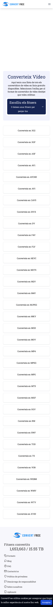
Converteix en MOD (26, 328)
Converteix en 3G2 (26, 130)
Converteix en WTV (26, 502)
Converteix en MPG (26, 374)
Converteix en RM (26, 421)
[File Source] (42, 106)
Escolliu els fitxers (23, 106)
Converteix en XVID (26, 514)
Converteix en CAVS (26, 200)
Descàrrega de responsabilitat (21, 581)
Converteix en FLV (26, 246)
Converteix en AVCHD (26, 177)
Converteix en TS (26, 455)
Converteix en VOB (26, 467)
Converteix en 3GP (26, 142)
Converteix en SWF (26, 432)
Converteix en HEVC (26, 258)
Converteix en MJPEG (26, 304)
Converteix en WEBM (26, 479)
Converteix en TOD (26, 444)
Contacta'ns (13, 571)
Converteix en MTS (26, 386)
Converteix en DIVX (26, 211)
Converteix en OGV (26, 409)
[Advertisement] (26, 36)
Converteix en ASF (27, 153)
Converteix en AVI (26, 188)
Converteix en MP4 (26, 351)
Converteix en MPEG (26, 362)
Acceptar (46, 602)
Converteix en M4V (26, 293)
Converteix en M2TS (26, 270)
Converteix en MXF (26, 397)
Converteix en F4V (27, 235)
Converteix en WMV (26, 490)
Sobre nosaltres (14, 586)
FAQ (9, 566)
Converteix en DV (26, 223)
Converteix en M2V (26, 281)
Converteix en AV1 (26, 165)
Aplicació (11, 592)
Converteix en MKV (26, 316)
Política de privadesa (17, 576)
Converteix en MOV (26, 339)
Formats (11, 555)
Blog (9, 561)
